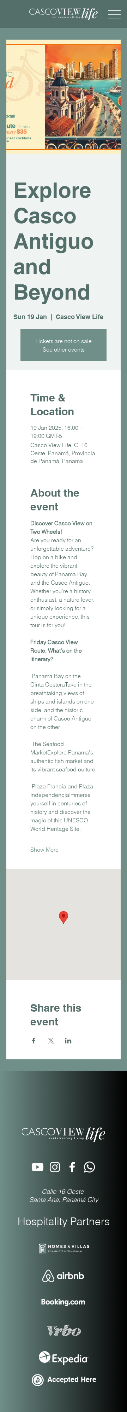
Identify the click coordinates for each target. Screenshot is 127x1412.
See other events (64, 349)
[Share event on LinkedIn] (68, 1040)
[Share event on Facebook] (33, 1040)
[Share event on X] (51, 1040)
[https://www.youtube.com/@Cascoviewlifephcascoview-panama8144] (37, 1167)
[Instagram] (55, 1167)
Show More (44, 849)
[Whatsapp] (89, 1167)
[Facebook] (72, 1167)
